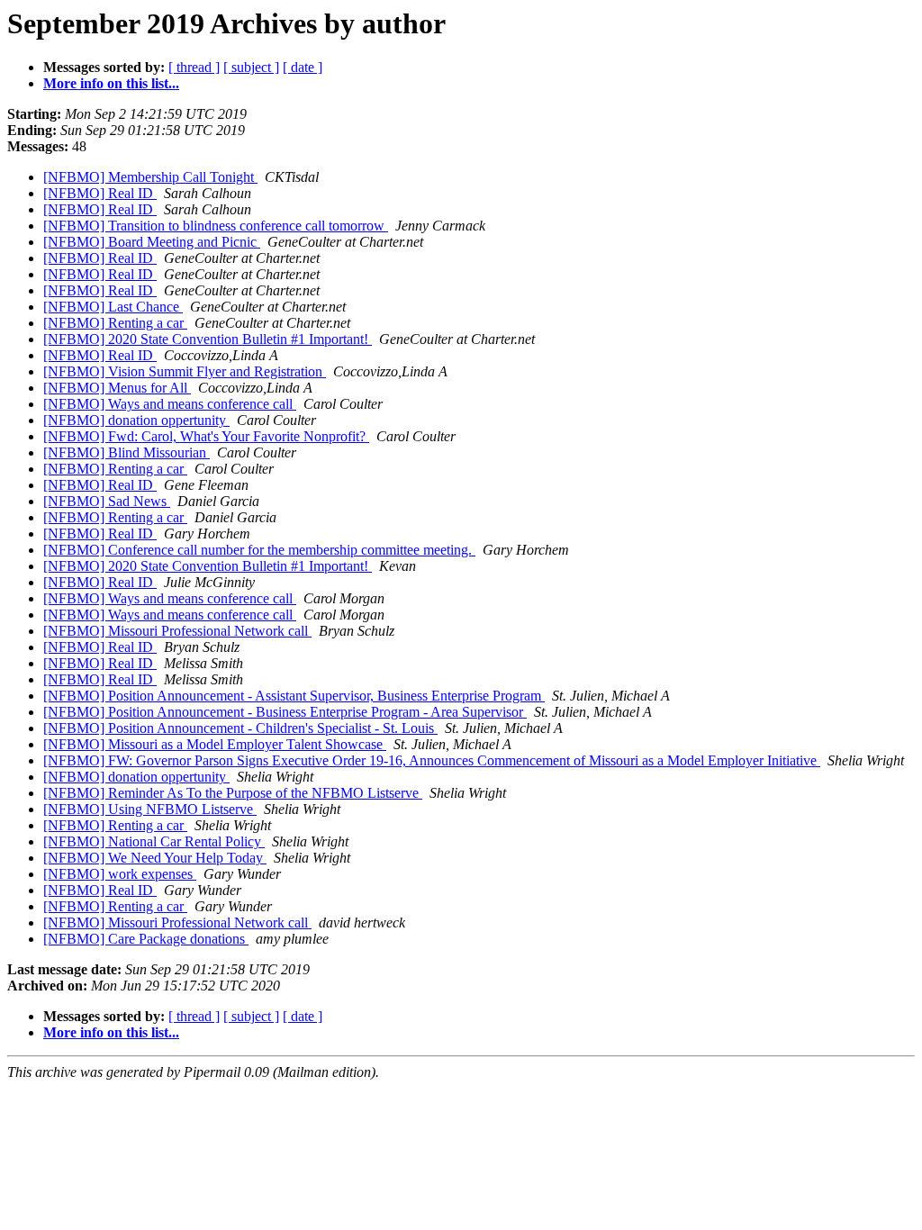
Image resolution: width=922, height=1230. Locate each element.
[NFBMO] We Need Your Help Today (155, 857)
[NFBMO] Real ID (100, 193)
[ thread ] (194, 67)
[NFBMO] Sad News (106, 501)
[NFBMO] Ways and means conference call (169, 404)
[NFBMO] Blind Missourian (126, 452)
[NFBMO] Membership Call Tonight (150, 177)
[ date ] (302, 67)
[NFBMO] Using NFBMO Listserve (150, 809)
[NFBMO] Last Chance (113, 306)
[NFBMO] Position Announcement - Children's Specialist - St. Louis (240, 728)
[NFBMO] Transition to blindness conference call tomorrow (215, 225)
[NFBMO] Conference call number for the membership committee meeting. (259, 549)
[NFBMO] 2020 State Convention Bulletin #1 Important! (207, 339)
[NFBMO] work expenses (119, 874)
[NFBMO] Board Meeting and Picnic (151, 241)
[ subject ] (251, 67)
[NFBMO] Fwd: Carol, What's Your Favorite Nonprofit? (206, 436)
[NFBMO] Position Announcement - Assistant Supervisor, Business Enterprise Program (294, 695)
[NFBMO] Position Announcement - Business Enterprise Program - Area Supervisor (285, 711)
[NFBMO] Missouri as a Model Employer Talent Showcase (214, 744)
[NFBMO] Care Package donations (146, 938)
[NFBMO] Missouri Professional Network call (177, 630)
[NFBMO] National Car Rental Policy (154, 841)
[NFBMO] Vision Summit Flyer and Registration (184, 371)
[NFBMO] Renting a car (115, 322)
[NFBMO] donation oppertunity (136, 420)
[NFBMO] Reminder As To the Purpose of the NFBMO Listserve (232, 792)
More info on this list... (111, 83)
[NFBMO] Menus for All (117, 387)
